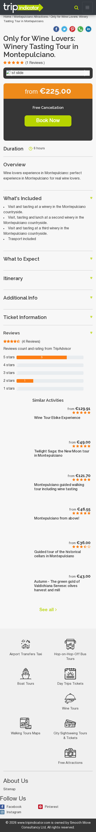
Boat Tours (25, 683)
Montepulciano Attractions (31, 17)
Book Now (48, 120)
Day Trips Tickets (70, 683)
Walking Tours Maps (25, 733)
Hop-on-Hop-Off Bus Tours (70, 657)
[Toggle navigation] (87, 7)
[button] (10, 73)
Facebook (14, 807)
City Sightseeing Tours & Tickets (70, 736)
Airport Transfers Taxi (26, 654)
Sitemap (9, 789)
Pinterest (51, 807)
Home (7, 17)
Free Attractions (70, 763)
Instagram (14, 812)
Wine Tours (70, 708)
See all (47, 610)
